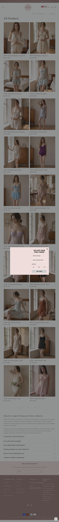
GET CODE (39, 271)
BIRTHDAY (34, 264)
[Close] (47, 249)
